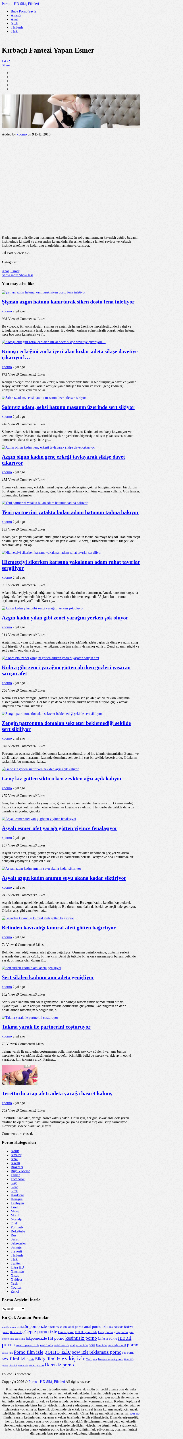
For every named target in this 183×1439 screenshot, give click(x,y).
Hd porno (56, 1338)
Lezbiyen (17, 1203)
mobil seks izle (61, 1345)
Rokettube (18, 1231)
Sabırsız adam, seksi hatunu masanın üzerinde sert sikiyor (68, 407)
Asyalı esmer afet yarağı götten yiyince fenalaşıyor (59, 828)
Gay (14, 1183)
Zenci (15, 1291)
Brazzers (17, 1167)
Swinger (17, 1247)
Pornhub (17, 1227)
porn (92, 1345)
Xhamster (17, 1271)
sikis (31, 1359)
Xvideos (17, 1279)
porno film (7, 1353)
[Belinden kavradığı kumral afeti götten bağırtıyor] (38, 918)
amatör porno (9, 1327)
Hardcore (17, 1195)
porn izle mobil (117, 1345)
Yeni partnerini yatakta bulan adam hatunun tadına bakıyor (70, 512)
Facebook (18, 1179)
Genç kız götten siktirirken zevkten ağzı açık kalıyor (62, 778)
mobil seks (46, 1345)
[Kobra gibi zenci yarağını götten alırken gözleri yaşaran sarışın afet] (50, 658)
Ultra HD (17, 1267)
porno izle (57, 1351)
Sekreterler (18, 1243)
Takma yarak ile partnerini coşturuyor (46, 1027)
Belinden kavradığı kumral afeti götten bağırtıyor (59, 928)
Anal (14, 19)
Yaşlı (14, 1283)
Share (6, 65)
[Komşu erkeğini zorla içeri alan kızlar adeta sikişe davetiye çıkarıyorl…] (54, 342)
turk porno (116, 1359)
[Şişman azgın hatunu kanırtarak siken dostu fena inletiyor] (44, 292)
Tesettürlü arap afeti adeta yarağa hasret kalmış (57, 1093)
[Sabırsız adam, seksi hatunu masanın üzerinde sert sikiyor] (44, 398)
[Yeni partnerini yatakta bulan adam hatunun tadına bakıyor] (44, 503)
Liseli (15, 1207)
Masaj (15, 1211)
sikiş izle (75, 1358)
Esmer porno (66, 1332)
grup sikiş (20, 1339)
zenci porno (36, 1365)
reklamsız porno (105, 1352)
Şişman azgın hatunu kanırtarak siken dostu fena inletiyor (68, 302)
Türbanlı (17, 27)
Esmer (14, 271)
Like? (6, 61)
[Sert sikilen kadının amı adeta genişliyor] (31, 968)
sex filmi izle (15, 1358)
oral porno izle (79, 1345)
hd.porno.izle (36, 1338)
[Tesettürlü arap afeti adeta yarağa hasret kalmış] (19, 1084)
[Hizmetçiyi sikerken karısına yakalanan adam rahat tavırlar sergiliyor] (52, 552)
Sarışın (15, 1239)
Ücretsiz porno (59, 1364)
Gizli (14, 23)
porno (132, 1344)
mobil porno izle (27, 1345)
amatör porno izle (32, 1326)
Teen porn (91, 1359)
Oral (14, 1223)
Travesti (16, 1251)
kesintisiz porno (81, 1338)
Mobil (15, 1215)
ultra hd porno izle (18, 1365)
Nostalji (16, 1219)
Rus (13, 1235)
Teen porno (104, 1359)
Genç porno (105, 1332)
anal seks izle (116, 1326)
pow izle (80, 1352)
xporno (22, 134)
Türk (14, 31)
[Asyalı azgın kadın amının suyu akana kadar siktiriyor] (41, 868)
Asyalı (15, 1163)
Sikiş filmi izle (49, 1358)
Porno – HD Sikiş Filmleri (20, 4)
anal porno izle (96, 1326)
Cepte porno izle (40, 1331)
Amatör (16, 15)
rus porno (128, 1352)
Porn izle (101, 1345)
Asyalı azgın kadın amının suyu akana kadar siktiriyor (64, 878)
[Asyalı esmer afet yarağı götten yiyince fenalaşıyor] (39, 819)
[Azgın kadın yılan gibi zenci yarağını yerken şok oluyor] (43, 608)
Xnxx (15, 1275)
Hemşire (17, 1199)
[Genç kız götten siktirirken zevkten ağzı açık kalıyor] (40, 769)
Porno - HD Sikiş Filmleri (47, 1382)
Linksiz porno (107, 1338)
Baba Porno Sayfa (23, 11)
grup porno (121, 1332)
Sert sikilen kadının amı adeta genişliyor (48, 977)
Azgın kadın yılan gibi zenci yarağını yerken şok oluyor (65, 618)
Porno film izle (28, 1352)
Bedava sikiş (16, 1332)
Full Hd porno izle (86, 1332)
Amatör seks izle (57, 1326)
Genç (14, 1187)
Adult (15, 1151)
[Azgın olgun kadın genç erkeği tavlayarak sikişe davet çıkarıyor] (48, 447)
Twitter (16, 1263)
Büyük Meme (20, 1171)
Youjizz (16, 1287)
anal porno (75, 1326)
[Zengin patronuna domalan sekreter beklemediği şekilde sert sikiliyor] (52, 713)
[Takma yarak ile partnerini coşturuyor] (30, 1017)
